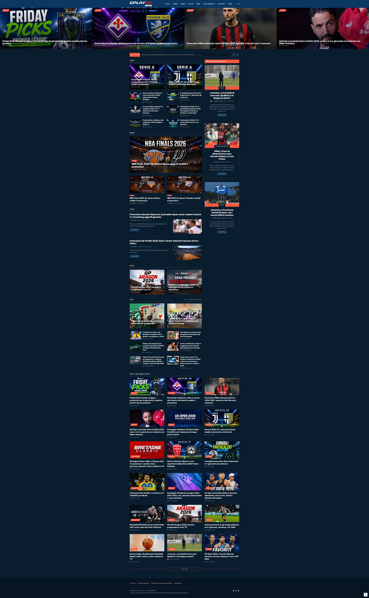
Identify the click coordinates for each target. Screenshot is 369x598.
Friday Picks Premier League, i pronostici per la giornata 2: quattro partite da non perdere (44, 42)
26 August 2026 (136, 292)
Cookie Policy (178, 583)
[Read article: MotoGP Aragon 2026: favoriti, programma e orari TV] (147, 282)
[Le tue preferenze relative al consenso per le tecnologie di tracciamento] (365, 594)
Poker (230, 4)
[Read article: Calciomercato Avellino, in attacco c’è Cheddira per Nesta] (147, 481)
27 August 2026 (174, 87)
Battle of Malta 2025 (194, 299)
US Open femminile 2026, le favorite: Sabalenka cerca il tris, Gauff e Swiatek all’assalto (221, 495)
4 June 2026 (141, 203)
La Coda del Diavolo (222, 146)
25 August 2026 (229, 101)
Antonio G (134, 220)
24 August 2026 (148, 115)
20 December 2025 (149, 366)
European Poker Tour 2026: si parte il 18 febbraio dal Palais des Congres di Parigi (184, 321)
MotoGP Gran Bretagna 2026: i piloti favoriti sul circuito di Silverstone (182, 287)
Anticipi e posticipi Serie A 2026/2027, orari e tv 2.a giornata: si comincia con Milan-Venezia (319, 42)
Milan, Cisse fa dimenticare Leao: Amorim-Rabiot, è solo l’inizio (222, 155)
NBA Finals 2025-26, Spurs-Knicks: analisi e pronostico (145, 199)
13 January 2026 (148, 352)
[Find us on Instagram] (236, 591)
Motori (190, 4)
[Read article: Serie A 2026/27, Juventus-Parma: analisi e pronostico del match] (184, 76)
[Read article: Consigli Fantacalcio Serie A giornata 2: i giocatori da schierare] (173, 96)
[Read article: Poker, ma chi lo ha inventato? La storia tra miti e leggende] (147, 316)
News (198, 4)
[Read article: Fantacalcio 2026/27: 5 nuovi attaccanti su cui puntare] (173, 123)
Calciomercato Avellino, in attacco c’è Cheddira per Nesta (147, 494)
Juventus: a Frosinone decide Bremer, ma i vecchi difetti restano (222, 212)
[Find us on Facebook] (233, 591)
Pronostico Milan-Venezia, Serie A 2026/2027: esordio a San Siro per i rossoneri (228, 43)
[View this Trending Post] (211, 101)
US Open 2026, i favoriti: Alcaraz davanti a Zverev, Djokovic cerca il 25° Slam (222, 556)
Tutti (185, 299)
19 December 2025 (186, 368)
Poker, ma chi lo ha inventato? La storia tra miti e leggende (146, 322)
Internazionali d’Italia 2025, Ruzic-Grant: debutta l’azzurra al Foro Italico (164, 242)
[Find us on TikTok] (238, 591)
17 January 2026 (185, 339)
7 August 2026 (185, 127)
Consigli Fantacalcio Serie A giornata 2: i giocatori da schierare (191, 95)
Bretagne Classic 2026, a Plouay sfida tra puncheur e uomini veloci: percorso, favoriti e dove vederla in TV (147, 464)
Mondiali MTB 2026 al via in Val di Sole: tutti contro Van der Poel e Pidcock (147, 526)
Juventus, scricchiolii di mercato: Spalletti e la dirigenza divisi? (222, 95)
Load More (184, 569)
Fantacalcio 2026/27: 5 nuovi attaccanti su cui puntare (189, 122)
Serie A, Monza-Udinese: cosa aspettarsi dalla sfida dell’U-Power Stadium (152, 96)
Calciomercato (209, 4)
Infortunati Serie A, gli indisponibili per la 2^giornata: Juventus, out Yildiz (222, 526)
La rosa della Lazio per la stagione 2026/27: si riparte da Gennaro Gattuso (153, 110)
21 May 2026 (179, 203)
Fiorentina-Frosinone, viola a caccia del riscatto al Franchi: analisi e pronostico (136, 43)
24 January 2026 (148, 339)
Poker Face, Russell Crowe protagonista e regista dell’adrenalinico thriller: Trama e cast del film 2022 (153, 360)
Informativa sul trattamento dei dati (161, 583)
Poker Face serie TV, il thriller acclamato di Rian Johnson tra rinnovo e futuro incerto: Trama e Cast (190, 361)
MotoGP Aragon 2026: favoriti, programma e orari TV (144, 288)
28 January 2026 (143, 220)
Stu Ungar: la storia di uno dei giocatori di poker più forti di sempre (190, 334)
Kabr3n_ (135, 169)
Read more (135, 230)
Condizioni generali (143, 583)
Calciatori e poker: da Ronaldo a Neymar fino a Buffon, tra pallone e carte (153, 334)
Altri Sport (135, 456)
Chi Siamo (132, 583)
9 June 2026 (143, 169)
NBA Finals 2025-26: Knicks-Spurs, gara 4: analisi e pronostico (160, 165)
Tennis (183, 4)
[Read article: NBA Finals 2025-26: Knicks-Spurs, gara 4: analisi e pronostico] (166, 155)
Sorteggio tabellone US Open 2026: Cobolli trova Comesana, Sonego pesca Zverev (183, 432)
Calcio (167, 4)
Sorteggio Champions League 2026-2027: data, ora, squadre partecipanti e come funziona (184, 495)
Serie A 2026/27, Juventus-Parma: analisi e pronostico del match (184, 83)
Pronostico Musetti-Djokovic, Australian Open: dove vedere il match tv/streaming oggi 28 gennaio (165, 215)
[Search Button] (238, 4)
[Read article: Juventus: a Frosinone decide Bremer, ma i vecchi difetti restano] (222, 194)
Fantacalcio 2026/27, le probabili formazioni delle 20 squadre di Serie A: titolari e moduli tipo (190, 110)
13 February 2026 (174, 326)
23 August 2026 (228, 218)
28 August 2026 (7, 45)
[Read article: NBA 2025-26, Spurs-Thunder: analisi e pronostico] (184, 184)
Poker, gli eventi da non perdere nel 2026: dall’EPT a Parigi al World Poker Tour (153, 346)
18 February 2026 (136, 326)
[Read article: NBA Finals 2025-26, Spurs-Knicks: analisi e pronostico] (147, 184)
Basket (175, 4)
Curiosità (221, 4)
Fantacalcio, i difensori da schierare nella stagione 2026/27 (153, 122)
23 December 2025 (186, 350)
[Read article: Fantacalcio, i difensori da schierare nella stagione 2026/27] (135, 123)
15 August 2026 (148, 127)
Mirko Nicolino (219, 101)
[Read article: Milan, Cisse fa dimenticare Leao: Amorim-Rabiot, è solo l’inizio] (222, 135)
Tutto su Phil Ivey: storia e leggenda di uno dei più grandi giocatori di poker (190, 345)
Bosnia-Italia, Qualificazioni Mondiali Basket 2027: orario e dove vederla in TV (146, 556)
